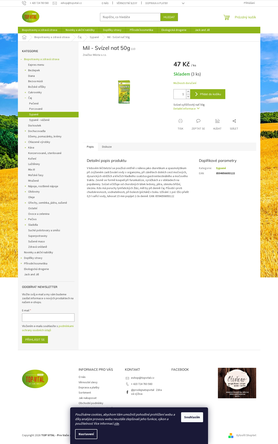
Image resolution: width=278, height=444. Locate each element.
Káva (31, 148)
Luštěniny (34, 164)
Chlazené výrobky (39, 142)
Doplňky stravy (33, 258)
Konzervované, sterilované (45, 153)
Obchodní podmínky (91, 403)
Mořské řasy (35, 175)
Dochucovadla (36, 131)
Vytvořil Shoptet (246, 435)
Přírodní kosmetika (35, 264)
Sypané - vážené (39, 120)
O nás (105, 3)
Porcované (36, 109)
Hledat (169, 17)
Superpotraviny (37, 236)
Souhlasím (192, 417)
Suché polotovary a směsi (44, 230)
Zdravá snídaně (37, 247)
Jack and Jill (31, 274)
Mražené (33, 181)
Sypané (33, 114)
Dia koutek (34, 126)
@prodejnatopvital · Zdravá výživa (146, 392)
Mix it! (31, 170)
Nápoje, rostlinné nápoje (43, 186)
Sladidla (33, 225)
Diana (31, 76)
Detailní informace (184, 109)
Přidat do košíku (210, 94)
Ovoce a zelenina (38, 214)
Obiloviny (34, 192)
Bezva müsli (35, 81)
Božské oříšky (37, 87)
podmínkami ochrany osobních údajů (48, 328)
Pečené (34, 104)
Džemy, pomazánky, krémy (45, 136)
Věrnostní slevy (127, 3)
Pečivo (32, 219)
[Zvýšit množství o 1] (188, 91)
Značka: (95, 55)
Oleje (31, 197)
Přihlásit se (35, 339)
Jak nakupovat (88, 398)
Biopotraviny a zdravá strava (41, 59)
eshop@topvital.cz (142, 378)
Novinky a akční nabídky (38, 252)
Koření (32, 159)
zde (116, 423)
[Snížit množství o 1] (188, 96)
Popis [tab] (90, 147)
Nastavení (86, 434)
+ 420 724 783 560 (141, 384)
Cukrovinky (35, 92)
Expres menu (36, 65)
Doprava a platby (156, 3)
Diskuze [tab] (107, 147)
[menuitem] (39, 30)
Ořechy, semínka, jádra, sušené (47, 203)
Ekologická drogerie (36, 269)
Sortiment (85, 393)
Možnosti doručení (184, 83)
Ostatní (32, 208)
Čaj (30, 98)
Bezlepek (34, 70)
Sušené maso (36, 242)
